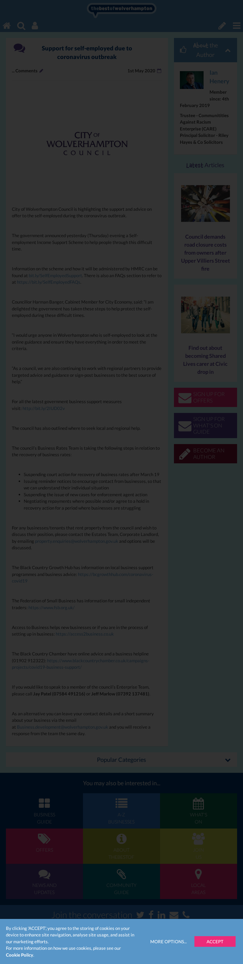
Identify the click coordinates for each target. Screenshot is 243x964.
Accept (215, 941)
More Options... (168, 941)
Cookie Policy (19, 954)
